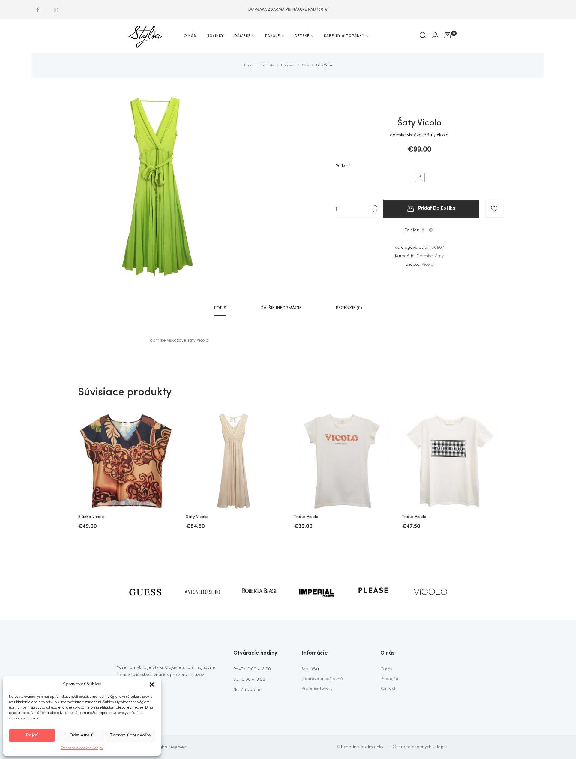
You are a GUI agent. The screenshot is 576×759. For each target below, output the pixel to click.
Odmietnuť (80, 735)
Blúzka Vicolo (91, 517)
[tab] (220, 308)
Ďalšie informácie (281, 308)
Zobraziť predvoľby (131, 735)
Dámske (425, 256)
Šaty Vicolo (197, 517)
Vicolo (428, 264)
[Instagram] (56, 9)
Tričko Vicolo (306, 517)
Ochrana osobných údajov (82, 748)
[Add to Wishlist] (494, 209)
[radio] (420, 177)
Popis (220, 308)
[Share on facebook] (423, 230)
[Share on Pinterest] (431, 230)
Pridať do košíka (436, 207)
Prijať (32, 735)
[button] (152, 685)
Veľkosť (343, 166)
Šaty (439, 256)
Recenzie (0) (349, 308)
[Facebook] (38, 9)
